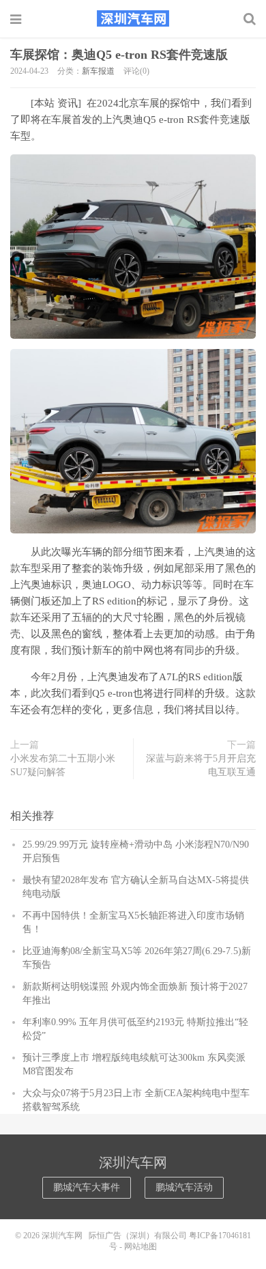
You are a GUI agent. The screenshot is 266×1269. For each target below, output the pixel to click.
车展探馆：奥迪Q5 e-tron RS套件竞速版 (119, 54)
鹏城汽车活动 (184, 1187)
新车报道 (98, 71)
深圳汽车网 (133, 18)
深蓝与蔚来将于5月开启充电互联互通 (201, 765)
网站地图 (140, 1246)
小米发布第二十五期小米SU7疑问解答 (62, 765)
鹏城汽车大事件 (86, 1187)
